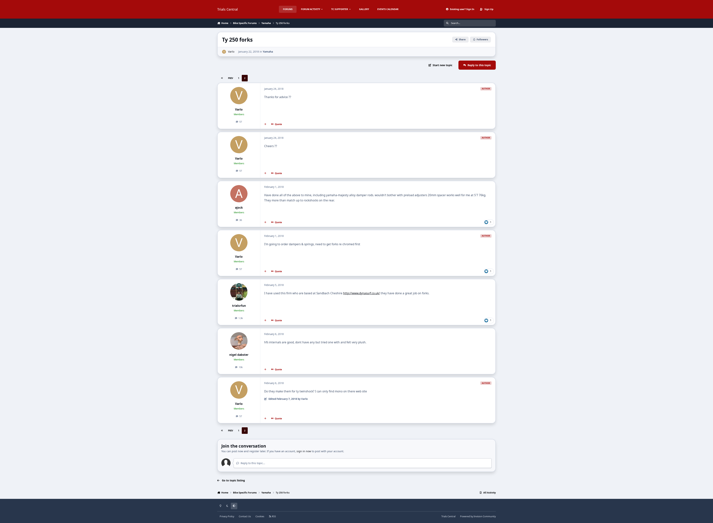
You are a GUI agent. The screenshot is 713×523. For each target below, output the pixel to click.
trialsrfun (239, 306)
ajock (239, 208)
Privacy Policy (227, 516)
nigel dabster (238, 355)
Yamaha (268, 51)
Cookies (259, 516)
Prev (230, 78)
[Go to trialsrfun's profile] (239, 292)
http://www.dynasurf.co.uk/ (361, 293)
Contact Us (245, 516)
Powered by (478, 516)
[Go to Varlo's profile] (224, 52)
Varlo (231, 51)
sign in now (304, 451)
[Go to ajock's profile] (239, 194)
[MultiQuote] (265, 124)
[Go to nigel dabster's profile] (239, 341)
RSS (273, 516)
